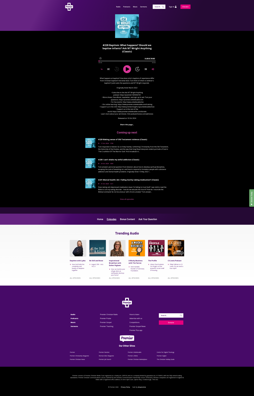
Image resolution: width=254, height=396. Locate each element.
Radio (118, 7)
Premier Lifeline (133, 356)
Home (100, 219)
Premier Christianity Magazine (79, 356)
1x (101, 69)
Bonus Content (127, 219)
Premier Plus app (135, 330)
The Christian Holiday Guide (165, 359)
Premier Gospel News (137, 326)
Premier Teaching (106, 326)
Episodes (111, 219)
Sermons (143, 7)
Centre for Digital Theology (165, 352)
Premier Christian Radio (109, 314)
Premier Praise (105, 318)
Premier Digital (161, 356)
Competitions (134, 322)
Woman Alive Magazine (106, 356)
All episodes (75, 278)
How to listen (134, 314)
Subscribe (150, 58)
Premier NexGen (104, 352)
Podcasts (126, 7)
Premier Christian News (77, 359)
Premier (72, 352)
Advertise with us (135, 318)
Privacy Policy (125, 387)
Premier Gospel (106, 322)
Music (135, 7)
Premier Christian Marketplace (137, 359)
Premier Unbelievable (134, 352)
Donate (185, 7)
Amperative (142, 387)
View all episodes (127, 199)
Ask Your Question (148, 219)
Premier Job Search (105, 359)
